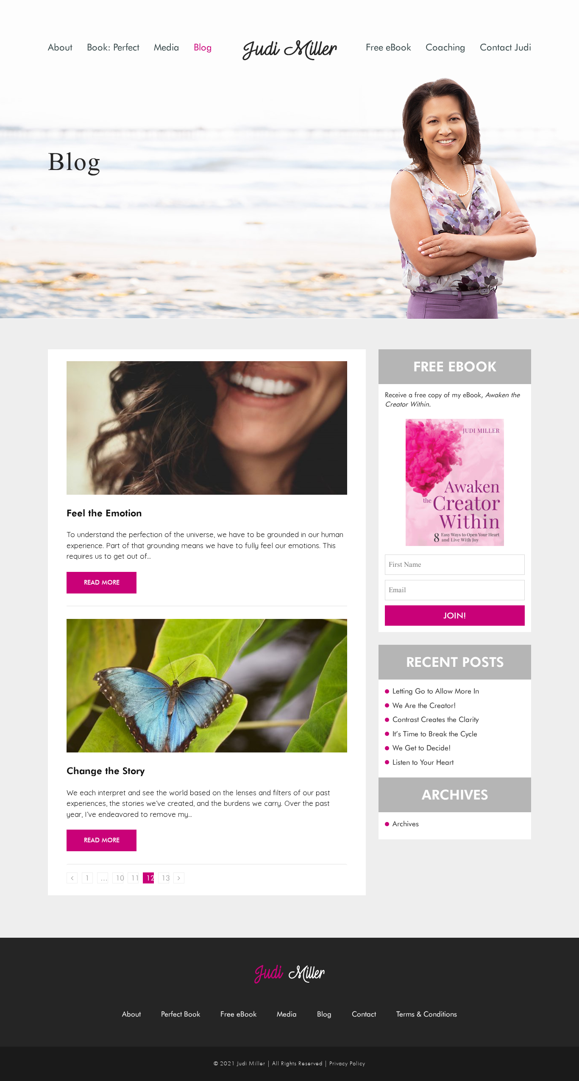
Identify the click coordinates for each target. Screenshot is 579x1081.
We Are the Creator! (424, 705)
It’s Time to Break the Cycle (434, 734)
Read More (102, 582)
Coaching (445, 47)
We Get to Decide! (421, 748)
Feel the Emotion (104, 512)
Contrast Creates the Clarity (435, 719)
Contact (364, 1014)
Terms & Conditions (426, 1014)
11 (135, 878)
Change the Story (106, 770)
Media (166, 47)
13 (165, 878)
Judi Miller (251, 1063)
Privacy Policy (347, 1063)
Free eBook (388, 47)
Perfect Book (180, 1014)
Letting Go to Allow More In (435, 691)
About (60, 47)
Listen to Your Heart (423, 762)
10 (119, 878)
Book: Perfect (113, 47)
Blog (203, 47)
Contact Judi (505, 47)
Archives (405, 823)
